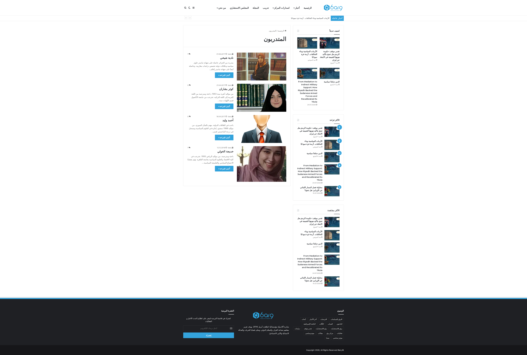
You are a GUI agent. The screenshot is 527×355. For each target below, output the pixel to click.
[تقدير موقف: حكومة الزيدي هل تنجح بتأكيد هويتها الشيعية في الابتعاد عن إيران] (330, 43)
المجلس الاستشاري (239, 7)
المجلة (256, 7)
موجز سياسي (337, 338)
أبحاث (304, 319)
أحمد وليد (227, 120)
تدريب (266, 7)
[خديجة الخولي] (261, 164)
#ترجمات (323, 319)
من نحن (222, 7)
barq (229, 54)
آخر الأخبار (313, 319)
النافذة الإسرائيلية (310, 324)
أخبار (297, 7)
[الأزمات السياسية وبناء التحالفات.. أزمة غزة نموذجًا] (307, 43)
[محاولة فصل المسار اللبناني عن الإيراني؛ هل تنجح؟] (332, 191)
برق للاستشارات (321, 329)
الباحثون (339, 324)
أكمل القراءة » (224, 75)
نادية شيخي (226, 57)
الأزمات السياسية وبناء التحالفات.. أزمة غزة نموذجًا (308, 54)
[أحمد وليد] (261, 129)
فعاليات (339, 333)
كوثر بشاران (226, 89)
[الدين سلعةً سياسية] (330, 73)
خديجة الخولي (225, 151)
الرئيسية (308, 7)
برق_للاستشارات (336, 329)
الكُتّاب (321, 324)
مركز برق (329, 333)
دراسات (297, 329)
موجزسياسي (309, 333)
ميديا (327, 338)
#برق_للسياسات (336, 319)
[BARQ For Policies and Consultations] (333, 8)
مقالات (320, 333)
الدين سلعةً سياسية (322, 18)
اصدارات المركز (282, 7)
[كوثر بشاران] (261, 98)
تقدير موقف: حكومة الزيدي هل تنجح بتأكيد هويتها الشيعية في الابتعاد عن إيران (309, 131)
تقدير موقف (308, 329)
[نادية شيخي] (261, 66)
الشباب (330, 324)
